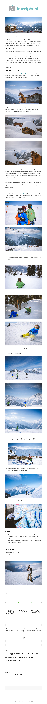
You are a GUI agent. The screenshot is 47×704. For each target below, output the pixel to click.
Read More (23, 634)
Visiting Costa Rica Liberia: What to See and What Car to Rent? (19, 657)
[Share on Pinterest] (39, 29)
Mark (9, 29)
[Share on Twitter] (35, 29)
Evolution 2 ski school (22, 193)
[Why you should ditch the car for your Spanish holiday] (36, 605)
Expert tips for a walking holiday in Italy (14, 666)
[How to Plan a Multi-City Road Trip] (23, 605)
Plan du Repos (11, 436)
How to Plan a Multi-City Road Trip (23, 611)
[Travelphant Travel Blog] (23, 8)
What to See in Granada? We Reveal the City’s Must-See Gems (18, 663)
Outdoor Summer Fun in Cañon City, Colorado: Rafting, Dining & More (27, 673)
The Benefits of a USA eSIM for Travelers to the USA (16, 684)
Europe (9, 25)
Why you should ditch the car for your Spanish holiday (36, 611)
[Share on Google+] (37, 29)
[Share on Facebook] (34, 29)
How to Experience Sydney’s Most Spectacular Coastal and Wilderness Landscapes (21, 649)
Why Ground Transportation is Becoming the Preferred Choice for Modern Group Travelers (11, 613)
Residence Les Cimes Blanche (23, 73)
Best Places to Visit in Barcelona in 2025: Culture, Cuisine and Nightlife (21, 680)
